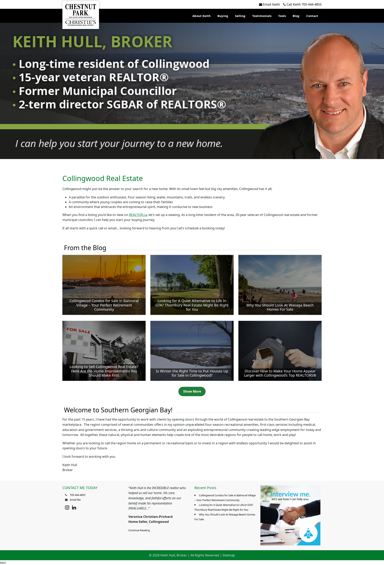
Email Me (75, 499)
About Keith (201, 16)
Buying (222, 16)
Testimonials (261, 16)
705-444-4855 (304, 4)
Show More (192, 391)
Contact (312, 16)
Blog (296, 16)
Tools (282, 16)
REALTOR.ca (138, 215)
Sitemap (229, 555)
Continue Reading (139, 530)
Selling (240, 16)
